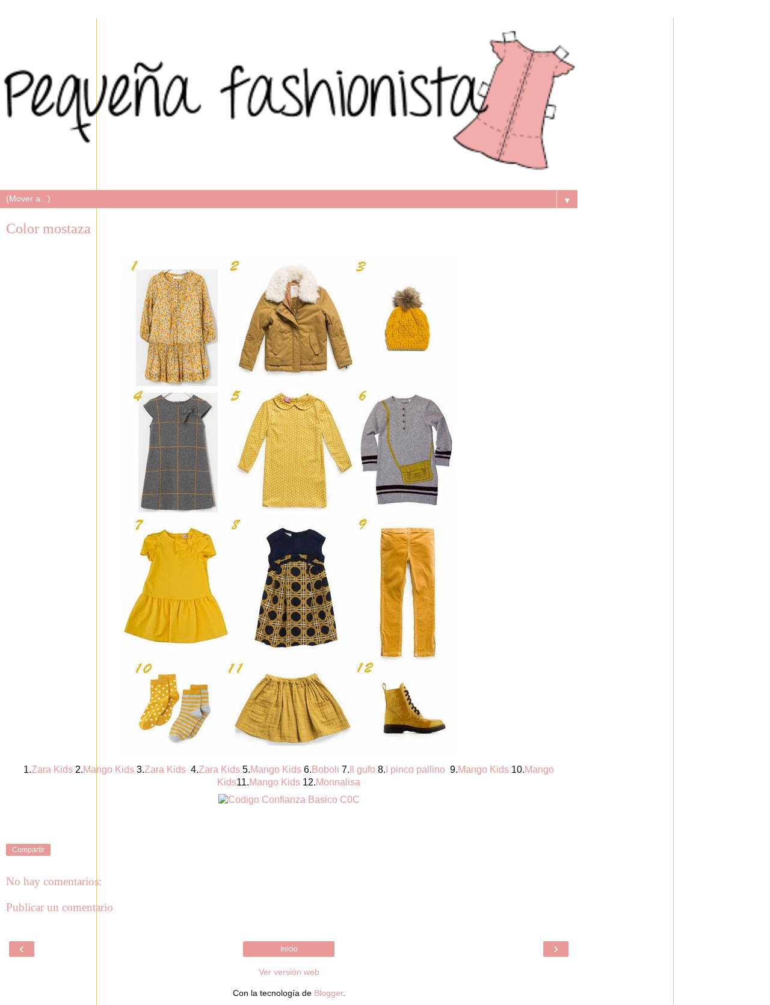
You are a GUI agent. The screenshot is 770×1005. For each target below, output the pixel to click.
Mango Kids (274, 782)
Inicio (289, 949)
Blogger (328, 993)
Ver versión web (289, 972)
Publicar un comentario (59, 907)
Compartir (28, 850)
